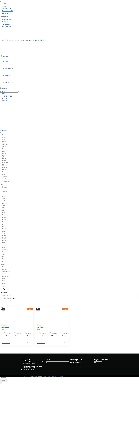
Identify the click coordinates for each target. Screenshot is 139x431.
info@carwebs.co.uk (8, 44)
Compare (3, 380)
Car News (5, 22)
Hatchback (4, 325)
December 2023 (7, 13)
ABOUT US (8, 75)
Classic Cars (6, 24)
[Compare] (31, 342)
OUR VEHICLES (9, 68)
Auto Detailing (6, 19)
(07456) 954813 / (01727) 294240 (11, 42)
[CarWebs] (4, 56)
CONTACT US (9, 82)
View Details (6, 343)
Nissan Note (5, 327)
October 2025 (6, 8)
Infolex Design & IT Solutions (36, 40)
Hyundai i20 (40, 327)
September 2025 (7, 11)
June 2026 (5, 6)
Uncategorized (7, 26)
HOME (6, 61)
